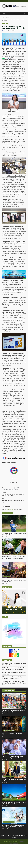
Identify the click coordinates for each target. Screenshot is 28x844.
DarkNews (20, 835)
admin (5, 30)
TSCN (23, 63)
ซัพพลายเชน (23, 487)
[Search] (24, 13)
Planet (6, 23)
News (3, 23)
